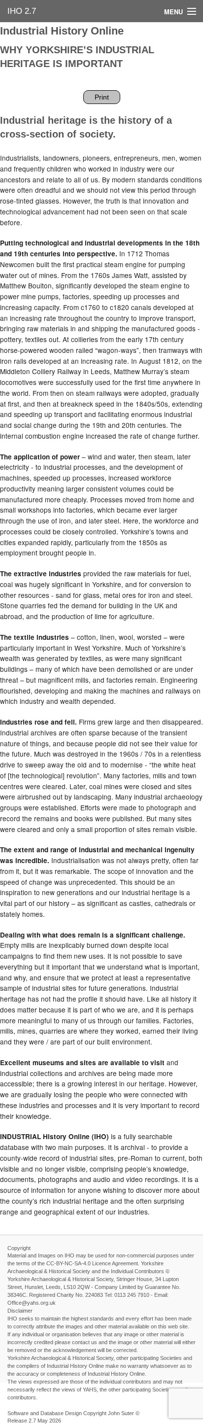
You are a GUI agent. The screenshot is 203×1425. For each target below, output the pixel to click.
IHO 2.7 (21, 11)
